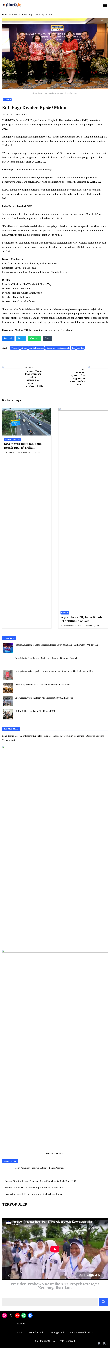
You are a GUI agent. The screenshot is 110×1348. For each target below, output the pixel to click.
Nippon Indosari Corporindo (58, 348)
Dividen (24, 348)
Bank (4, 735)
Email (47, 338)
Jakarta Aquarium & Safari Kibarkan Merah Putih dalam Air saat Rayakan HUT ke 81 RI (56, 644)
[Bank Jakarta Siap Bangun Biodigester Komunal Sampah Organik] (8, 661)
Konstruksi (79, 735)
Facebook (8, 338)
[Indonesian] (105, 1343)
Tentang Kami (56, 1332)
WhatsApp (34, 338)
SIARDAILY (21, 1324)
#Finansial (15, 348)
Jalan (39, 735)
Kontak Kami (36, 1332)
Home (20, 1332)
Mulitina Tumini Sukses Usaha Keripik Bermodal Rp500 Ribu (34, 1187)
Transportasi (8, 740)
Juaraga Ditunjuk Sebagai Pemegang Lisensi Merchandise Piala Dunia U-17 (40, 1181)
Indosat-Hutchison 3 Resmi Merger (34, 169)
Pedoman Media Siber (81, 1332)
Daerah (18, 735)
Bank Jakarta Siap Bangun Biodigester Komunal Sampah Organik (46, 658)
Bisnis (11, 735)
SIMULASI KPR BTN (55, 1153)
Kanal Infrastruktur (63, 735)
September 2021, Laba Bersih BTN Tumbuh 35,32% (81, 619)
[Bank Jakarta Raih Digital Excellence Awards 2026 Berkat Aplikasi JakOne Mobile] (8, 675)
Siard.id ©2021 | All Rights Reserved (55, 1340)
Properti (100, 735)
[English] (100, 1343)
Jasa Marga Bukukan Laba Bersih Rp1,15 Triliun (23, 445)
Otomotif (90, 735)
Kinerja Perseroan (36, 348)
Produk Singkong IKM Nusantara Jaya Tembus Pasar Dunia (33, 1193)
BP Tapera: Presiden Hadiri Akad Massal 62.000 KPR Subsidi (44, 697)
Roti (73, 348)
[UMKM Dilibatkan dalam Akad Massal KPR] (8, 714)
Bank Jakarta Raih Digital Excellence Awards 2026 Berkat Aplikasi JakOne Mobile (54, 671)
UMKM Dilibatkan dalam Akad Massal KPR (35, 711)
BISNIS (8, 439)
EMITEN (7, 99)
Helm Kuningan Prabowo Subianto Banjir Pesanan (39, 1167)
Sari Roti (80, 348)
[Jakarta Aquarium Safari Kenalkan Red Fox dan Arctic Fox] (8, 688)
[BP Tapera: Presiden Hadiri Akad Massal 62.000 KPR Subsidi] (8, 701)
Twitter (21, 338)
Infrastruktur (29, 735)
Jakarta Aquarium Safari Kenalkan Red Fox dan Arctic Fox (42, 684)
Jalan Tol (47, 735)
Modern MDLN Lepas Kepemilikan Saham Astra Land (44, 329)
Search (103, 1302)
